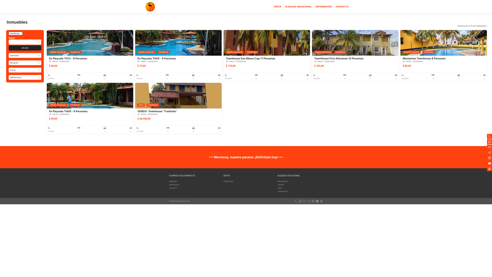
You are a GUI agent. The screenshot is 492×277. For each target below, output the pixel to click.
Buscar (12, 38)
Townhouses (228, 181)
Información (324, 6)
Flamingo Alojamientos (182, 175)
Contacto (342, 6)
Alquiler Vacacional (298, 6)
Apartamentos (283, 181)
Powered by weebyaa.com (179, 201)
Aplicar (25, 48)
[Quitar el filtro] (21, 33)
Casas (280, 188)
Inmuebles (173, 181)
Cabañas (281, 185)
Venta (277, 6)
